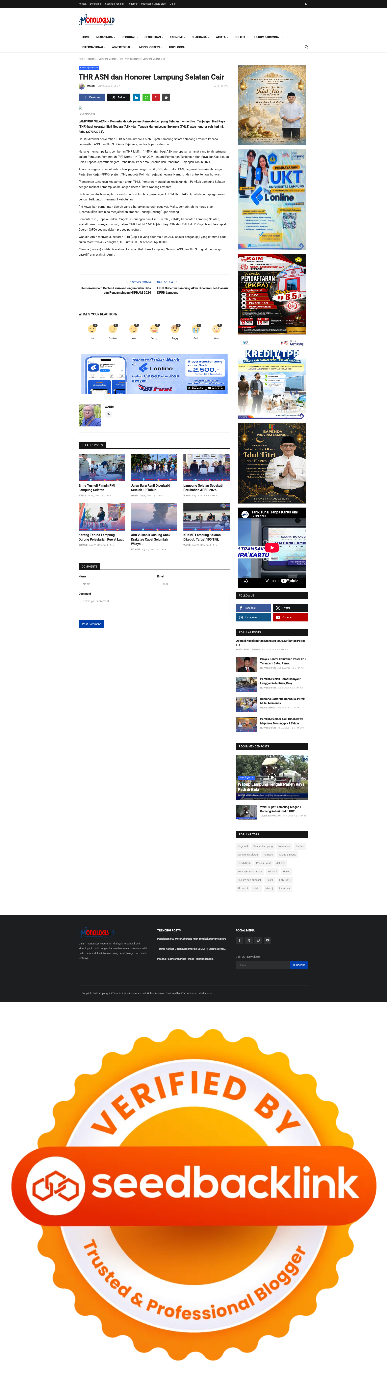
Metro (256, 888)
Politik (270, 879)
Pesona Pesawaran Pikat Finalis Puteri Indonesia (185, 958)
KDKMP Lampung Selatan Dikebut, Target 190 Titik (202, 537)
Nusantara (284, 846)
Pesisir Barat (263, 863)
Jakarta (280, 863)
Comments (89, 566)
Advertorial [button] (121, 47)
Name (82, 576)
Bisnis (286, 871)
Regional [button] (129, 37)
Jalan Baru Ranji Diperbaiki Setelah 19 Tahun (150, 488)
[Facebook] (239, 940)
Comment (85, 593)
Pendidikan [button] (153, 37)
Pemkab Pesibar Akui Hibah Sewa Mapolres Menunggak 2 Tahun (281, 721)
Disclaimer (96, 3)
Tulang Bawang (287, 854)
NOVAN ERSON (268, 668)
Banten (300, 846)
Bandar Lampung (263, 846)
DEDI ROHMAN (267, 707)
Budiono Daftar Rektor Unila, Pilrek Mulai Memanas (282, 701)
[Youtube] (267, 940)
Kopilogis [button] (176, 47)
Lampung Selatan (108, 59)
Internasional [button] (93, 47)
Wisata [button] (221, 37)
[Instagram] (258, 940)
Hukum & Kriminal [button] (267, 37)
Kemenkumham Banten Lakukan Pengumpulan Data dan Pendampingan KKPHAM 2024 (116, 290)
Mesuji (269, 888)
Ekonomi (243, 888)
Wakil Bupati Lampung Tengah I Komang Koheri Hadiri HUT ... (280, 809)
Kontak (82, 3)
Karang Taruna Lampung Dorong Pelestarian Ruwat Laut (101, 537)
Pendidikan (244, 863)
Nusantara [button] (104, 37)
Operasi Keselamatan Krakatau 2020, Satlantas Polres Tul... (270, 643)
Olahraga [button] (199, 37)
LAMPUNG (285, 879)
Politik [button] (240, 37)
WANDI (91, 86)
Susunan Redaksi (114, 3)
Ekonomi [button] (176, 37)
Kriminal (272, 871)
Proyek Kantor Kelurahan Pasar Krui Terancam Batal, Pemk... (283, 661)
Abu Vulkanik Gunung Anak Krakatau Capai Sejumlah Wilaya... (150, 539)
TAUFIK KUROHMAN (248, 795)
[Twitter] (249, 940)
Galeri (173, 3)
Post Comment (91, 624)
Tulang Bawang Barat (250, 871)
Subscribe (299, 965)
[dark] (306, 4)
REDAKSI (83, 545)
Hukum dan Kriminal (249, 879)
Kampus (268, 854)
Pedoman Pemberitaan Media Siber (147, 3)
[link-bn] (154, 374)
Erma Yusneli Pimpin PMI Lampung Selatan (97, 488)
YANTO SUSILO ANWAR (248, 649)
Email (160, 576)
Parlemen (284, 888)
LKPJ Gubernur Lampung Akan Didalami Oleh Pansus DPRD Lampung (192, 290)
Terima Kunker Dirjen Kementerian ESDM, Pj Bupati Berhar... (192, 948)
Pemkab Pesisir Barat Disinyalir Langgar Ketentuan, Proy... (280, 681)
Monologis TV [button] (150, 47)
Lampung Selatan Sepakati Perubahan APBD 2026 (203, 488)
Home (86, 37)
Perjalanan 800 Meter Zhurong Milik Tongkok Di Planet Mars (191, 938)
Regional (91, 59)
